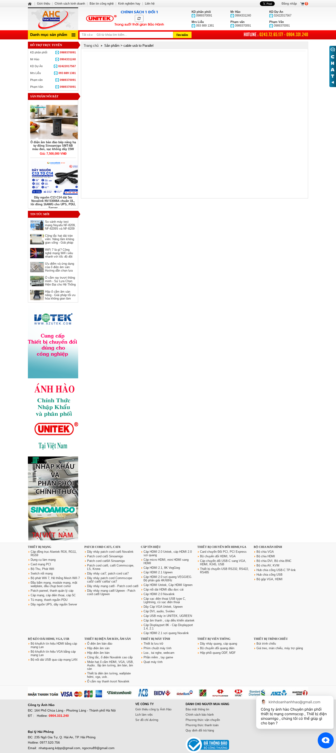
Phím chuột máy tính (157, 648)
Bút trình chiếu (266, 643)
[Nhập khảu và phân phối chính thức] (53, 539)
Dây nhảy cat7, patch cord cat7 (108, 573)
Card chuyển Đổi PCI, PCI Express (223, 551)
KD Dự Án (53, 66)
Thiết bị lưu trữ (153, 643)
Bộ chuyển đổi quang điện (217, 648)
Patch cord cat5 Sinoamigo (105, 556)
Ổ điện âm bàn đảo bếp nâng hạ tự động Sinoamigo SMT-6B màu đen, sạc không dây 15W (53, 145)
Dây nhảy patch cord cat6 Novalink (110, 551)
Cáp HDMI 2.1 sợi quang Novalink (166, 633)
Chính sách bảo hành (200, 714)
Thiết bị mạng (39, 547)
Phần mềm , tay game (158, 657)
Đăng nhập (289, 3)
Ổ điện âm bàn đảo (99, 643)
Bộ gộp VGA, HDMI (269, 579)
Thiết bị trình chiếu (271, 638)
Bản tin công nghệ (102, 3)
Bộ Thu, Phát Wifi (42, 569)
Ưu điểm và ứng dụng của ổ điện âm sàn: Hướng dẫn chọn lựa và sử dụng (59, 269)
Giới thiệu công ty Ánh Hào (153, 709)
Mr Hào (53, 59)
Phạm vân (53, 80)
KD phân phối (53, 52)
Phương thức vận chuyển (203, 720)
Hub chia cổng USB (269, 574)
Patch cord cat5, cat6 (102, 547)
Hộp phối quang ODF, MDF (218, 652)
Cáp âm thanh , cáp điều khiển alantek (169, 620)
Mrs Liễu (53, 73)
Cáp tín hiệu (151, 547)
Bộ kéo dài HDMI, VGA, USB (48, 638)
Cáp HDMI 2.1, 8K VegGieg (162, 567)
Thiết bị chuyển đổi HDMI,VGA (221, 547)
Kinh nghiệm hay (129, 3)
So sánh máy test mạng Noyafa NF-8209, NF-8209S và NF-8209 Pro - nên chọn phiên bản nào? (60, 228)
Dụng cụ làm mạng (43, 559)
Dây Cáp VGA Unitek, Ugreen (163, 606)
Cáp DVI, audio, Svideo (159, 611)
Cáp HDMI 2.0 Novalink (159, 594)
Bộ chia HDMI (265, 556)
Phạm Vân (53, 86)
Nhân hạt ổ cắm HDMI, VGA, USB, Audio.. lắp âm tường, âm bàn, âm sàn (110, 665)
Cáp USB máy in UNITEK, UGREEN (168, 616)
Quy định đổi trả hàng (200, 730)
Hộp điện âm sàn (98, 648)
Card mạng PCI (41, 564)
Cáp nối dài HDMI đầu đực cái (164, 589)
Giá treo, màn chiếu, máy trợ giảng (279, 648)
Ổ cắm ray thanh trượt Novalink (108, 681)
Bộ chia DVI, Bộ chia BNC (273, 561)
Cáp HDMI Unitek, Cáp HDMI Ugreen (168, 585)
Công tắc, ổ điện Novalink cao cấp (110, 657)
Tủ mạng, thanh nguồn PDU (49, 600)
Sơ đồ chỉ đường (146, 720)
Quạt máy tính (153, 662)
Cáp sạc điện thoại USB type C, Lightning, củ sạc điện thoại (165, 600)
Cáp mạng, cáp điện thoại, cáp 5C (53, 595)
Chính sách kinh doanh (70, 3)
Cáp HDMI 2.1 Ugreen (158, 572)
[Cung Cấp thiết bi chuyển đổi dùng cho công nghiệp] (53, 377)
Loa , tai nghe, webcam (159, 652)
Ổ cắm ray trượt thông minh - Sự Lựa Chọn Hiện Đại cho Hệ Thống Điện (60, 283)
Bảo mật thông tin (197, 709)
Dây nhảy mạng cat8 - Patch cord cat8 (112, 586)
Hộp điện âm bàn (98, 652)
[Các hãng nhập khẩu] (53, 453)
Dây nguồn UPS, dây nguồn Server (54, 604)
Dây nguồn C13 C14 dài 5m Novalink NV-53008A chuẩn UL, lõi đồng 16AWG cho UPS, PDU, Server (53, 202)
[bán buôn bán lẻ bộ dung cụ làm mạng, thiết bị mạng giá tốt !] (168, 697)
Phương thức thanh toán (202, 725)
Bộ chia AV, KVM (267, 565)
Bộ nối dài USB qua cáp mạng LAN (54, 659)
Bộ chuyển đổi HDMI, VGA (218, 556)
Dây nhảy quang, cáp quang (218, 643)
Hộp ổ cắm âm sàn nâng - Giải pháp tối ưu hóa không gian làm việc (60, 297)
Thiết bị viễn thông (213, 638)
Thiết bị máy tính (155, 638)
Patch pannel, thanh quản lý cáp (52, 590)
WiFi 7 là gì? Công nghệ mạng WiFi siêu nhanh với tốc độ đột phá (59, 255)
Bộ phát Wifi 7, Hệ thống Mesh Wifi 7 (55, 578)
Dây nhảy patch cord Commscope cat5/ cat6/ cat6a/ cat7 (109, 579)
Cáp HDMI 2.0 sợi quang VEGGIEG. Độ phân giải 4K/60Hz (168, 578)
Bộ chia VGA (265, 551)
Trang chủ (91, 45)
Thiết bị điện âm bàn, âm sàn (107, 638)
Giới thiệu (43, 3)
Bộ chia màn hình (268, 547)
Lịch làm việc (144, 714)
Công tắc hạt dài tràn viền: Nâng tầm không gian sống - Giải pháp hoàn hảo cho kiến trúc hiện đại (60, 242)
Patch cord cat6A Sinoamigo (106, 561)
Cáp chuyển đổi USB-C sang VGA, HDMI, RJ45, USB (223, 562)
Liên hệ (150, 3)
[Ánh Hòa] (30, 3)
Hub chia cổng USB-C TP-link (276, 570)
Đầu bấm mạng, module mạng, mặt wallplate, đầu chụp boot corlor (54, 584)
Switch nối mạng (42, 573)
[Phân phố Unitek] (124, 19)
